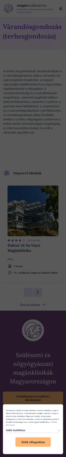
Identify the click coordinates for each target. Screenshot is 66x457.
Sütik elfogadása (33, 442)
